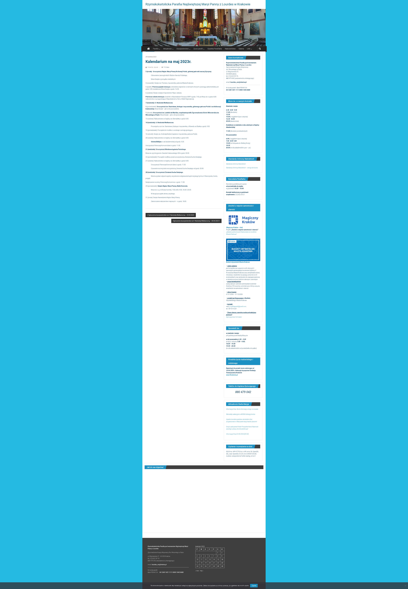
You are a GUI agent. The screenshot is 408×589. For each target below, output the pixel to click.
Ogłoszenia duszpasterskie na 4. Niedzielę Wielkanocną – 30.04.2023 (196, 221)
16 (222, 559)
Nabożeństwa (230, 49)
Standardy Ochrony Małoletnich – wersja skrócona (242, 168)
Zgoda (254, 585)
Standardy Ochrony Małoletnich (236, 164)
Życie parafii (198, 49)
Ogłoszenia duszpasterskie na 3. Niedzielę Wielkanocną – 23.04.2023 (171, 215)
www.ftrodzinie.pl (232, 375)
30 (222, 566)
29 (218, 566)
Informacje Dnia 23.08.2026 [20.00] (237, 434)
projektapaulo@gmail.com (237, 306)
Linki (248, 49)
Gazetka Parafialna (215, 49)
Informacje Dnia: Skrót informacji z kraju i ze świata (242, 409)
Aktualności (167, 49)
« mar (197, 571)
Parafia (155, 49)
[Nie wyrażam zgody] (405, 586)
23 (222, 563)
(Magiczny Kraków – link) (234, 227)
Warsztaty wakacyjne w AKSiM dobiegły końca (240, 414)
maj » (201, 571)
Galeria (241, 49)
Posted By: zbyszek (153, 67)
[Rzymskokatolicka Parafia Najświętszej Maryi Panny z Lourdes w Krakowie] (204, 27)
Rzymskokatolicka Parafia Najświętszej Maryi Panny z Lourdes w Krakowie (198, 4)
